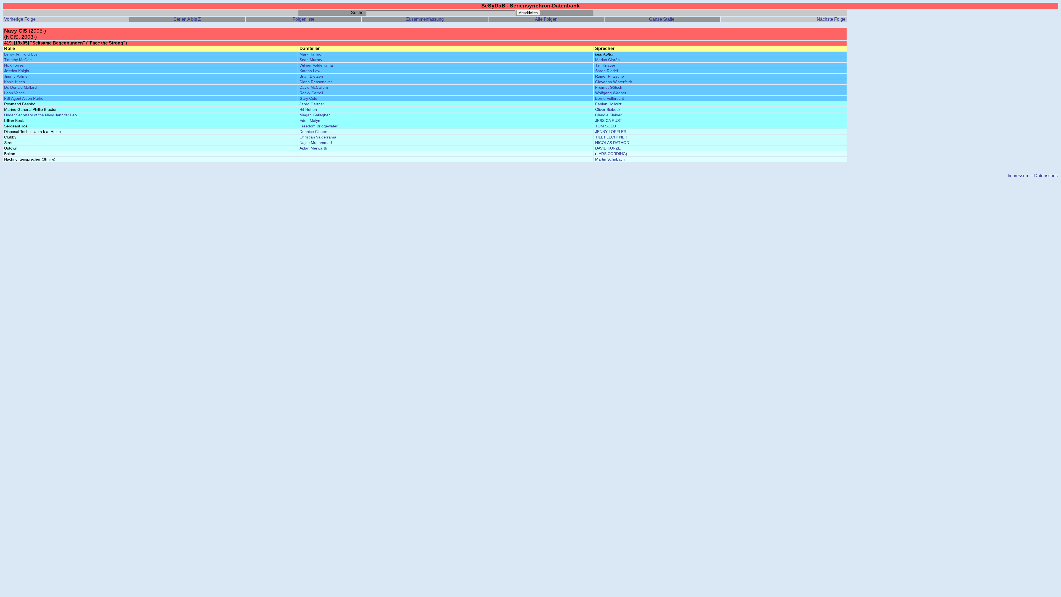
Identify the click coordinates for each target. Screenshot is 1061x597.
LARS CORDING (611, 153)
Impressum (1018, 175)
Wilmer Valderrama (316, 65)
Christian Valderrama (318, 137)
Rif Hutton (308, 109)
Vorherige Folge (20, 19)
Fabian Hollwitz (608, 104)
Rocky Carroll (311, 93)
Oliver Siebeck (607, 109)
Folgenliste (303, 19)
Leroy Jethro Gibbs (21, 54)
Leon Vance (14, 93)
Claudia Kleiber (608, 115)
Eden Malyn (310, 120)
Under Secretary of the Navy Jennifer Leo (40, 115)
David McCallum (314, 87)
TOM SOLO (605, 126)
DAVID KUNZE (608, 148)
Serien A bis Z (187, 19)
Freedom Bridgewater (319, 126)
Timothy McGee (18, 59)
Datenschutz (1046, 175)
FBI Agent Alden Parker (24, 98)
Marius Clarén (607, 59)
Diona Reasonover (316, 82)
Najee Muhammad (316, 142)
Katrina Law (310, 71)
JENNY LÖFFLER (610, 131)
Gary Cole (308, 98)
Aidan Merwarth (313, 148)
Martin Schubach (610, 159)
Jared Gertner (312, 104)
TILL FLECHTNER (611, 137)
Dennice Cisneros (315, 131)
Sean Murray (311, 59)
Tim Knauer (605, 65)
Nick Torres (14, 65)
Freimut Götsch (608, 87)
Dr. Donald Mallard (20, 87)
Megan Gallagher (315, 115)
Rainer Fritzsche (609, 76)
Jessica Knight (16, 71)
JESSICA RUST (608, 120)
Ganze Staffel (662, 19)
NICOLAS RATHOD (612, 142)
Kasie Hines (14, 82)
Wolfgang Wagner (610, 93)
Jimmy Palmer (16, 76)
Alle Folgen (546, 19)
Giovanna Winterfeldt (613, 82)
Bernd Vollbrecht (609, 98)
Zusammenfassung (425, 19)
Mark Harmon (312, 54)
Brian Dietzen (311, 76)
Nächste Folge (831, 19)
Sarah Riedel (606, 71)
